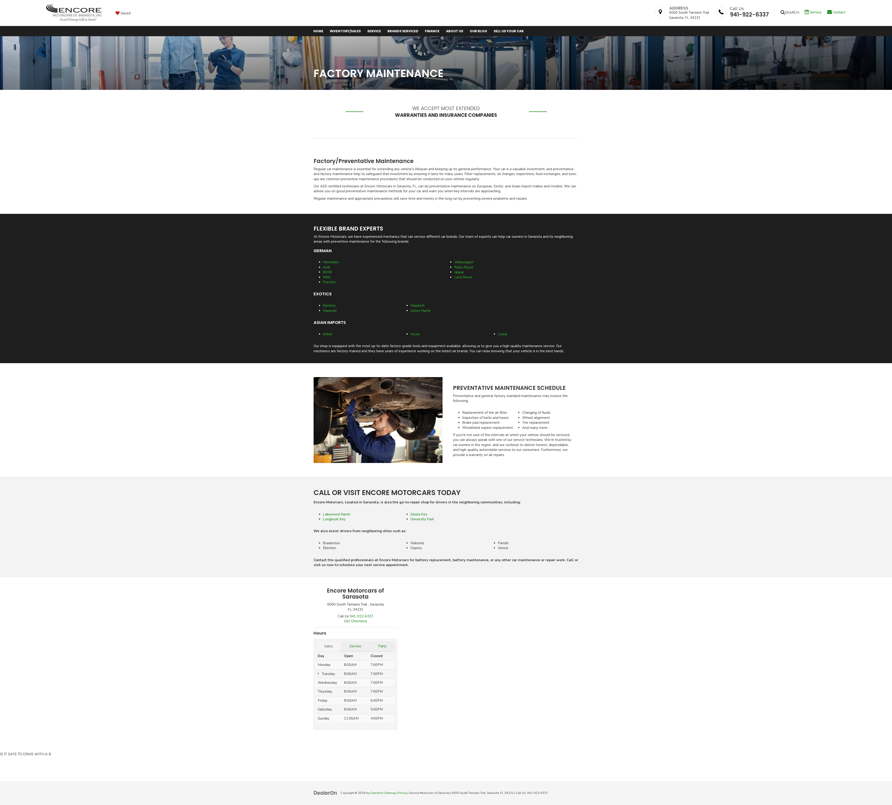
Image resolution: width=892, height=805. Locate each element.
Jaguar (459, 272)
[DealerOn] (325, 792)
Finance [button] (432, 31)
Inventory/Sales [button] (345, 31)
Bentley (329, 305)
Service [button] (374, 31)
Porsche (329, 282)
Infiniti (327, 334)
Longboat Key (334, 519)
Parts (382, 646)
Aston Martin (420, 310)
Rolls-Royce (463, 267)
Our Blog (478, 31)
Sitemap (390, 793)
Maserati (330, 310)
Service (355, 646)
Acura (415, 334)
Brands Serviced (402, 31)
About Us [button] (454, 31)
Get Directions (355, 621)
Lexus (502, 334)
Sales (328, 646)
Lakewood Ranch (336, 514)
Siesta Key (418, 514)
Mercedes (331, 262)
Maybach (417, 305)
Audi (326, 267)
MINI (326, 277)
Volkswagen (463, 262)
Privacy (403, 793)
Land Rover (463, 277)
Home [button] (318, 31)
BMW (327, 272)
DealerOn (376, 793)
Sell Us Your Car (509, 31)
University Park (422, 519)
